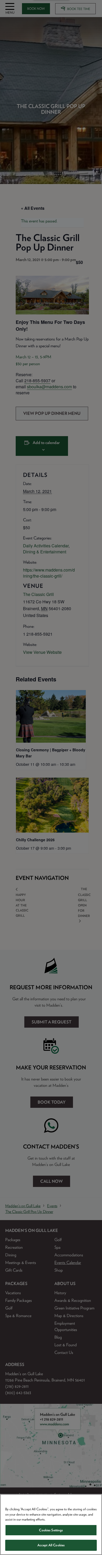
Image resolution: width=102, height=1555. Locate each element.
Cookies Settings (51, 1530)
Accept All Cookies (51, 1545)
